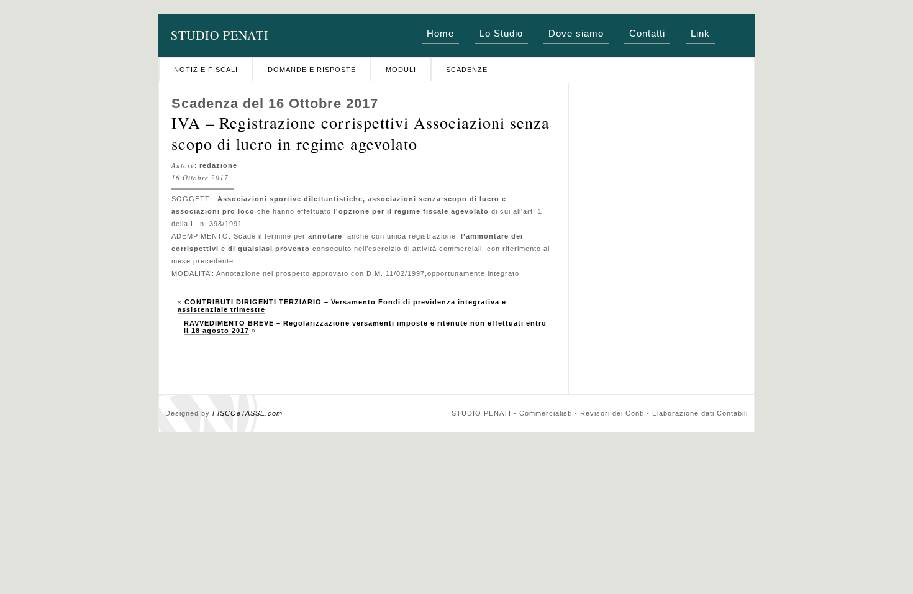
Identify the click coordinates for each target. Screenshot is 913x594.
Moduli (401, 69)
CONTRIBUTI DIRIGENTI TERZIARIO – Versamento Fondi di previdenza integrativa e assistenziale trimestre (342, 305)
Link (700, 33)
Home (440, 33)
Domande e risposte (312, 69)
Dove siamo (576, 33)
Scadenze (467, 69)
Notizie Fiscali (206, 69)
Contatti (647, 33)
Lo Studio (501, 33)
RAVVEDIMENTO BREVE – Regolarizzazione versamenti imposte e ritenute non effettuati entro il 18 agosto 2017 (365, 326)
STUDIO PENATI (220, 35)
